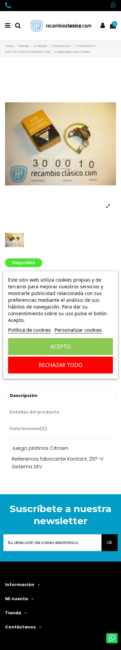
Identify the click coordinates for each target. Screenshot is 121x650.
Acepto (60, 346)
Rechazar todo (61, 365)
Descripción (23, 395)
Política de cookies (29, 329)
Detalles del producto (34, 412)
